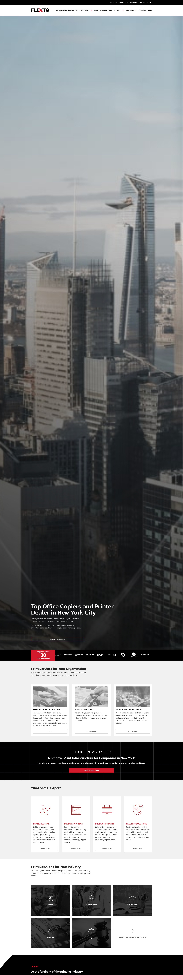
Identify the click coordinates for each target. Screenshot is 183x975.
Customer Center (145, 10)
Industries (117, 10)
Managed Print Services (65, 10)
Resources (130, 10)
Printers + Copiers (82, 10)
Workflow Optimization (103, 10)
